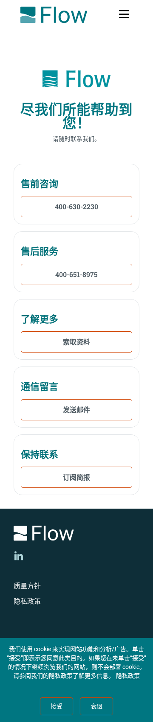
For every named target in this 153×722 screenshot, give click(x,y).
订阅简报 (76, 477)
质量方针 (27, 586)
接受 (56, 706)
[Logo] (76, 535)
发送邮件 (76, 409)
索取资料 (76, 341)
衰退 (96, 706)
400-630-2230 (76, 206)
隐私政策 (27, 601)
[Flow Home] (53, 14)
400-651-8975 (76, 274)
